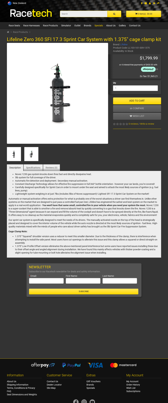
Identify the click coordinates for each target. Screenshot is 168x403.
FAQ (9, 391)
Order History (133, 384)
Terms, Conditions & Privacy (21, 388)
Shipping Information (17, 384)
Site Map (51, 388)
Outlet (77, 25)
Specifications (33, 167)
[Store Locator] (141, 3)
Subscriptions (133, 391)
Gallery (122, 25)
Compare (138, 108)
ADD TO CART (137, 100)
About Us (111, 25)
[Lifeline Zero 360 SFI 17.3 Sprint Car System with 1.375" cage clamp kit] (57, 93)
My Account (132, 381)
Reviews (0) (51, 167)
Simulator (66, 25)
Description (15, 167)
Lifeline (123, 44)
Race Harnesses (31, 25)
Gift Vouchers (93, 381)
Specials (98, 25)
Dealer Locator (54, 384)
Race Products (50, 25)
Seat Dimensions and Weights (22, 394)
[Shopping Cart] (154, 3)
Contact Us (134, 25)
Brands (87, 25)
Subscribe (84, 291)
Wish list (138, 116)
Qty (114, 83)
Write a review (147, 124)
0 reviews (133, 124)
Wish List (131, 388)
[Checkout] (158, 3)
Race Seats (14, 25)
